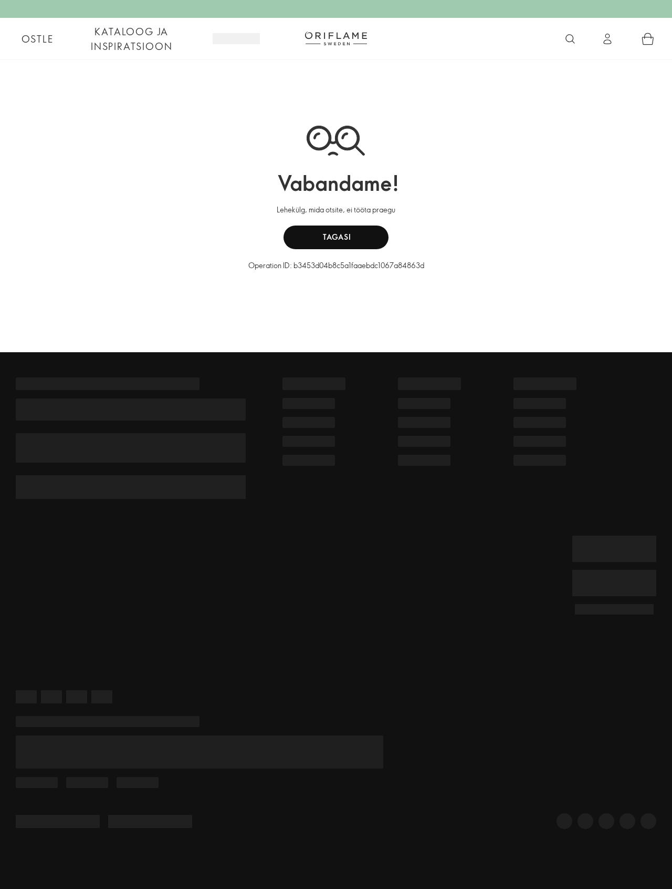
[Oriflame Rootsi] (336, 38)
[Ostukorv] (648, 39)
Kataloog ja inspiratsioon (131, 39)
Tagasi (336, 237)
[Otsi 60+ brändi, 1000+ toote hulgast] (570, 39)
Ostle (38, 39)
